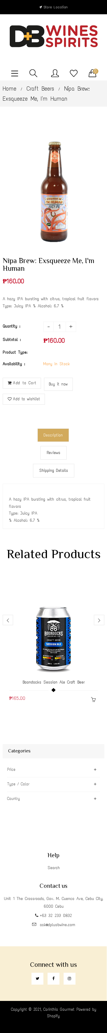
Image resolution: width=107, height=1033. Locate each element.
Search (54, 867)
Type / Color (18, 784)
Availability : (14, 363)
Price (11, 769)
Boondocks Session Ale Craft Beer (54, 682)
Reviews (53, 452)
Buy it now (58, 384)
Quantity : (11, 326)
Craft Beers (40, 88)
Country (13, 798)
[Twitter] (37, 979)
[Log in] (55, 73)
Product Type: (15, 352)
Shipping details (53, 470)
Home (9, 88)
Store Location (56, 7)
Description (53, 435)
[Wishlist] (74, 73)
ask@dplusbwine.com (57, 924)
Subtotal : (12, 339)
